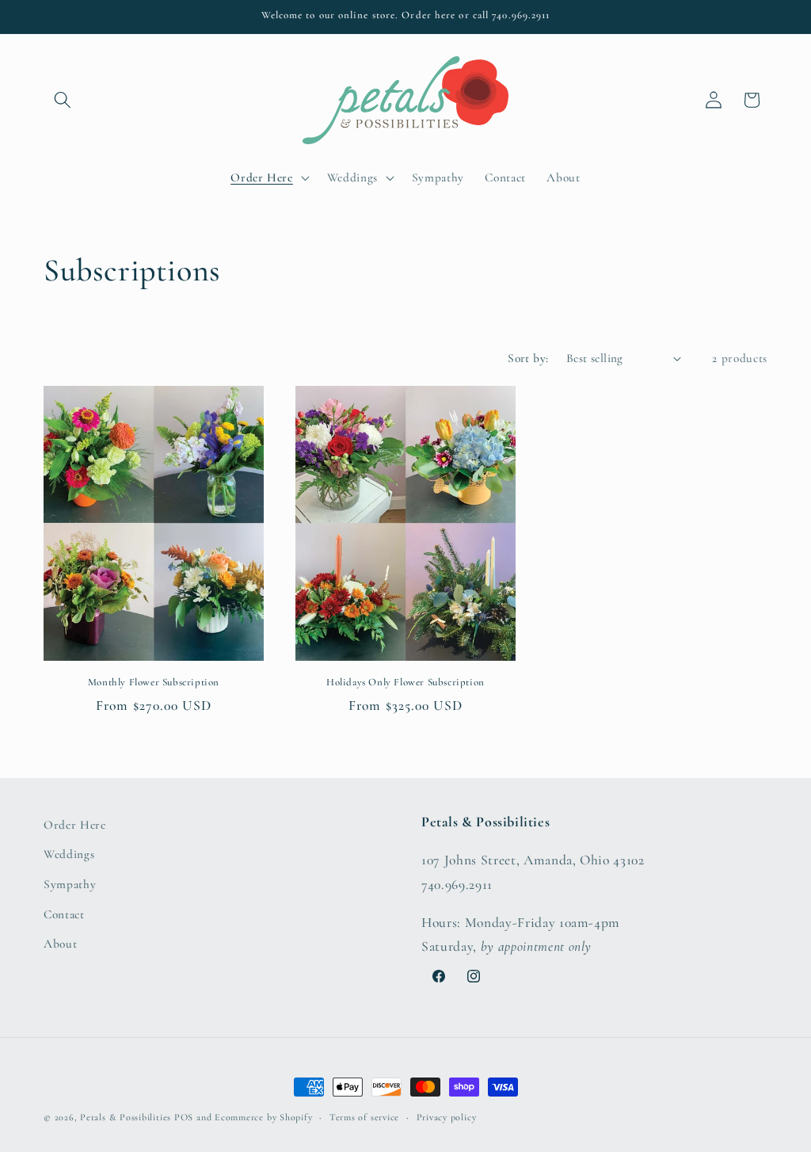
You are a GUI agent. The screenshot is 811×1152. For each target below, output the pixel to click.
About (60, 943)
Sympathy (70, 884)
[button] (63, 100)
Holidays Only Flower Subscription (405, 682)
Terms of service (364, 1117)
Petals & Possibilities (125, 1117)
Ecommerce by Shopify (263, 1117)
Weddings (69, 854)
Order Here (75, 825)
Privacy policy (447, 1117)
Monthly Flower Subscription (153, 682)
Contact (64, 914)
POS (183, 1117)
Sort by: (528, 358)
